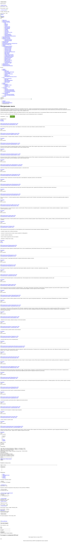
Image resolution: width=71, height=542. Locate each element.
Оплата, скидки (7, 86)
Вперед (3, 439)
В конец (3, 440)
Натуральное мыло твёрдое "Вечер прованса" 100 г (9, 317)
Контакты (4, 477)
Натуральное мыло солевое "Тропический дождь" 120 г (10, 305)
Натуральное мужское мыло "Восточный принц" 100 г (10, 194)
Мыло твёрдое (7, 52)
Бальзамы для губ (8, 58)
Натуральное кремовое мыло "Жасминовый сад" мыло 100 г (11, 165)
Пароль (1, 457)
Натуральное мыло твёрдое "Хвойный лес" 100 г (9, 337)
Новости (6, 74)
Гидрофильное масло (8, 61)
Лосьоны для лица (8, 48)
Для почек (6, 30)
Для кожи (6, 33)
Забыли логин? (3, 458)
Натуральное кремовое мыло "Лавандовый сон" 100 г (10, 175)
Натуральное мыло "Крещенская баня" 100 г (8, 246)
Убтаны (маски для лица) (9, 54)
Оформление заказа (8, 84)
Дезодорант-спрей (8, 49)
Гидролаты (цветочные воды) (10, 51)
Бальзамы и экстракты (6, 38)
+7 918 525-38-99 (3, 498)
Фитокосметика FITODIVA (7, 46)
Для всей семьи (7, 26)
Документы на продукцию (9, 89)
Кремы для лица (7, 59)
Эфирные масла (5, 63)
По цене (7, 116)
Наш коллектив (7, 81)
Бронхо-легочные (8, 34)
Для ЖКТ (6, 29)
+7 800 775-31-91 (3, 501)
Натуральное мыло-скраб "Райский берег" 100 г (8, 378)
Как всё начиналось (8, 78)
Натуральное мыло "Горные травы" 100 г (7, 216)
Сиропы (3, 45)
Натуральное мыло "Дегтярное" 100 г (7, 227)
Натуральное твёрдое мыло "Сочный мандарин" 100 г (10, 407)
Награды (6, 88)
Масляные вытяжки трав (6, 44)
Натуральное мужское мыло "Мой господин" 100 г (9, 205)
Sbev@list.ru (2, 510)
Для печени (7, 31)
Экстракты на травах (8, 39)
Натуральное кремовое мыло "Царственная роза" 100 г (10, 185)
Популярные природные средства (11, 76)
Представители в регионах (9, 94)
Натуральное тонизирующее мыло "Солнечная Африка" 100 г (11, 427)
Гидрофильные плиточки (9, 56)
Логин (1, 456)
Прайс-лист (4, 20)
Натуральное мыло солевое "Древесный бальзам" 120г (10, 296)
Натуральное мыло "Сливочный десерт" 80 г (8, 275)
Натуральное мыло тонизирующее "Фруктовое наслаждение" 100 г (12, 346)
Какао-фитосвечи (5, 41)
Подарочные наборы (6, 64)
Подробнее (2, 128)
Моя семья (6, 79)
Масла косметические (8, 57)
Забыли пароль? (9, 458)
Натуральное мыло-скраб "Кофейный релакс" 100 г (9, 367)
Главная (3, 69)
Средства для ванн (8, 50)
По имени (12, 116)
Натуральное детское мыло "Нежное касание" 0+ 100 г (10, 154)
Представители (5, 93)
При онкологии (7, 27)
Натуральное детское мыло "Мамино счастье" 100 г (9, 134)
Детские (6, 25)
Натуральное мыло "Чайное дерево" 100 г (7, 285)
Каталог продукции (6, 21)
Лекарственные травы (6, 37)
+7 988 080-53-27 (3, 484)
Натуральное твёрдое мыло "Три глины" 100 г (8, 417)
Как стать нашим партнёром (10, 95)
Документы (4, 87)
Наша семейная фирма (9, 80)
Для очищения (7, 28)
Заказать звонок (3, 1)
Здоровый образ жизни (9, 73)
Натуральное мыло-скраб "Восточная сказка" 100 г (9, 357)
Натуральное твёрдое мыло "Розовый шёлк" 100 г (9, 397)
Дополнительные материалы (7, 65)
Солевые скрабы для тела (9, 55)
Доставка (6, 85)
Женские (6, 23)
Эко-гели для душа (8, 62)
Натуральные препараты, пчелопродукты (9, 43)
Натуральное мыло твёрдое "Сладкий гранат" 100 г (9, 327)
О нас (3, 77)
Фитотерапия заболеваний (9, 71)
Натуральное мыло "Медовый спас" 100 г (7, 265)
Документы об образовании (9, 90)
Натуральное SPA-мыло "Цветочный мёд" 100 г (8, 124)
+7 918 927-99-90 (3, 505)
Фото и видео (7, 82)
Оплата (3, 476)
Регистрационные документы (10, 91)
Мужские (6, 24)
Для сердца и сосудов (8, 32)
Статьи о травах (7, 72)
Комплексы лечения (6, 36)
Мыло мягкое (7, 53)
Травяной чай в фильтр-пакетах (10, 35)
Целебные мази (5, 42)
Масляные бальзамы (8, 40)
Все (5, 22)
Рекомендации (7, 75)
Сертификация (7, 92)
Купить (1, 242)
